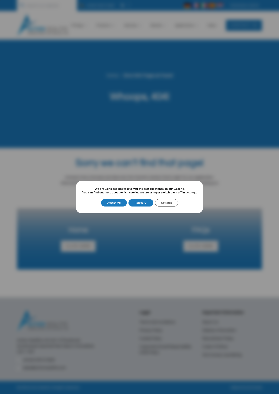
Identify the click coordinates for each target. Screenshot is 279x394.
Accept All (114, 203)
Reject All (141, 203)
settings (191, 192)
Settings (166, 203)
